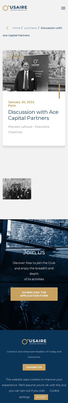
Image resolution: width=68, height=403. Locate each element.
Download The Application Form (34, 294)
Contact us (34, 367)
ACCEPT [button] (41, 397)
